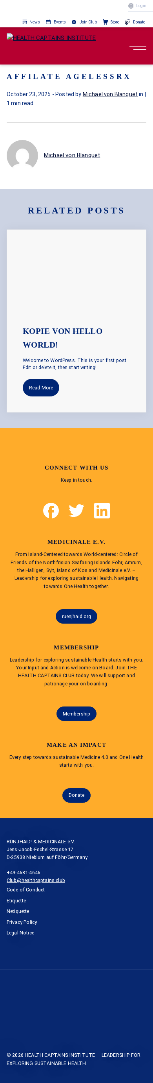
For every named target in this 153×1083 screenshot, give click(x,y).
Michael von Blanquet (110, 94)
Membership (76, 714)
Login (141, 6)
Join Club (88, 22)
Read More (41, 388)
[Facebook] (51, 510)
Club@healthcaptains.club (36, 880)
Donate (139, 22)
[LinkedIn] (102, 510)
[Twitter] (76, 510)
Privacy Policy (22, 922)
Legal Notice (20, 933)
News (34, 22)
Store (115, 22)
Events (60, 22)
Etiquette (16, 901)
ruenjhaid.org (76, 616)
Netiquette (18, 911)
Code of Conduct (26, 890)
